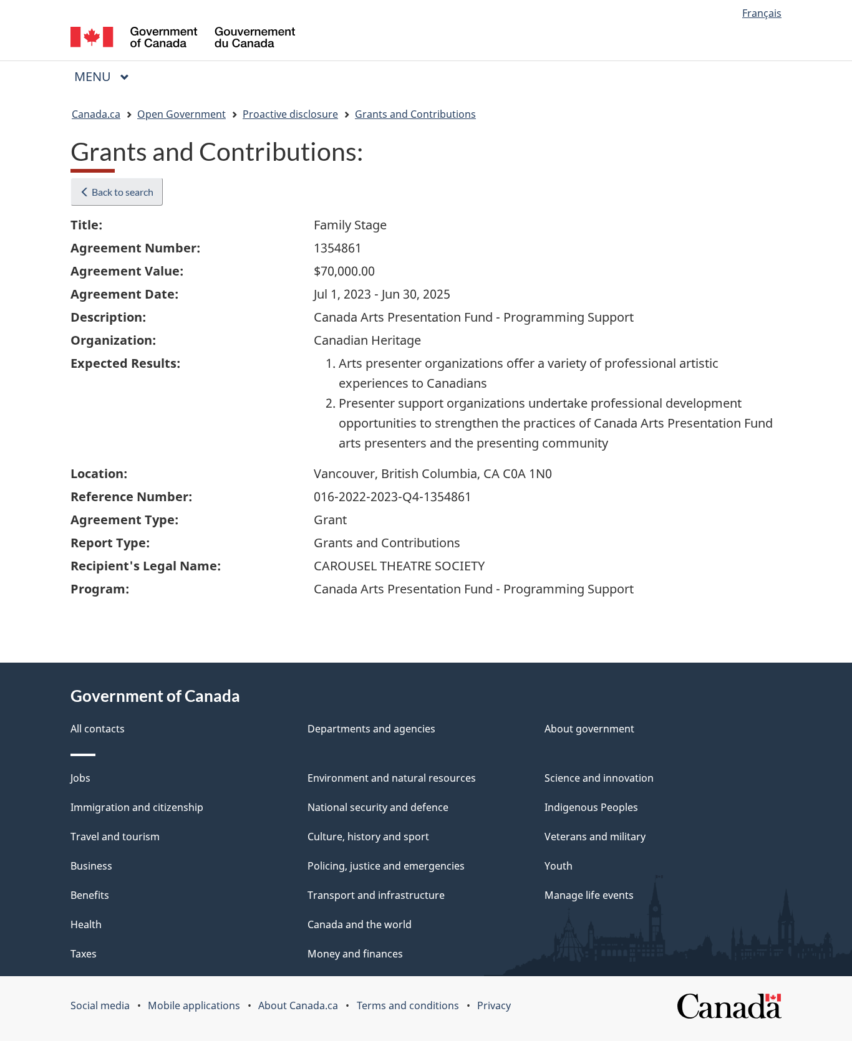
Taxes (83, 954)
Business (91, 866)
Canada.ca (96, 114)
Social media (100, 1005)
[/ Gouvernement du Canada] (182, 39)
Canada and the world (359, 924)
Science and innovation (599, 778)
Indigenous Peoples (591, 807)
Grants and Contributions (415, 114)
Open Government (181, 114)
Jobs (80, 778)
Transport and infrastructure (376, 895)
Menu (94, 76)
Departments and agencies (371, 729)
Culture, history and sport (368, 836)
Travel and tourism (115, 836)
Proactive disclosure (290, 114)
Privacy (494, 1005)
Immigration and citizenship (136, 807)
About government (589, 729)
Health (86, 924)
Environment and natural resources (391, 778)
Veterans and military (595, 836)
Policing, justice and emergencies (386, 866)
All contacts (97, 729)
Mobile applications (194, 1005)
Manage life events (589, 895)
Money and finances (355, 954)
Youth (559, 866)
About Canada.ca (298, 1005)
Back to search (121, 192)
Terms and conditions (408, 1005)
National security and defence (377, 807)
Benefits (89, 895)
